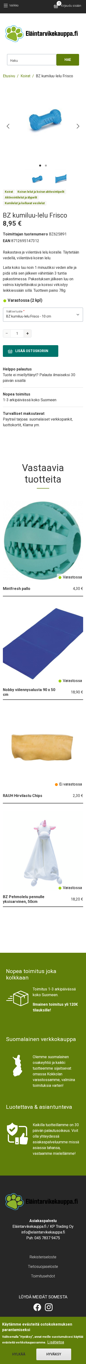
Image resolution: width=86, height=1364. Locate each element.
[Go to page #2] (46, 165)
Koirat (25, 76)
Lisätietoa (55, 1342)
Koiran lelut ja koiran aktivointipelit (40, 191)
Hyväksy (53, 1354)
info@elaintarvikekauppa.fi (43, 1232)
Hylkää (18, 1354)
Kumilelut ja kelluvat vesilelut (25, 203)
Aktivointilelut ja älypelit (21, 197)
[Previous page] (8, 126)
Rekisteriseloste (43, 1257)
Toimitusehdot (43, 1276)
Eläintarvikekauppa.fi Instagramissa (49, 1307)
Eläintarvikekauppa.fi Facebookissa (37, 1307)
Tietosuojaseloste (43, 1266)
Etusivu (9, 76)
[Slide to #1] (36, 178)
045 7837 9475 (47, 1238)
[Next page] (77, 126)
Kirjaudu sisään (71, 5)
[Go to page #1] (40, 165)
